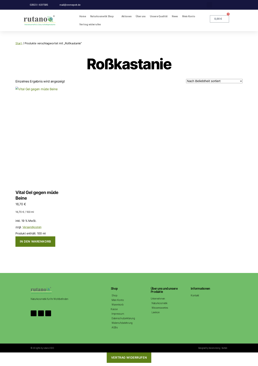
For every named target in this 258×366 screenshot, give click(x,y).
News (175, 16)
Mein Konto (188, 16)
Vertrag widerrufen (90, 24)
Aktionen (126, 16)
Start (18, 43)
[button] (209, 5)
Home (82, 16)
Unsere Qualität (159, 16)
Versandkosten (32, 227)
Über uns (141, 16)
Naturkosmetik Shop (102, 16)
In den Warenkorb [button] (35, 241)
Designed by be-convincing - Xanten (212, 348)
